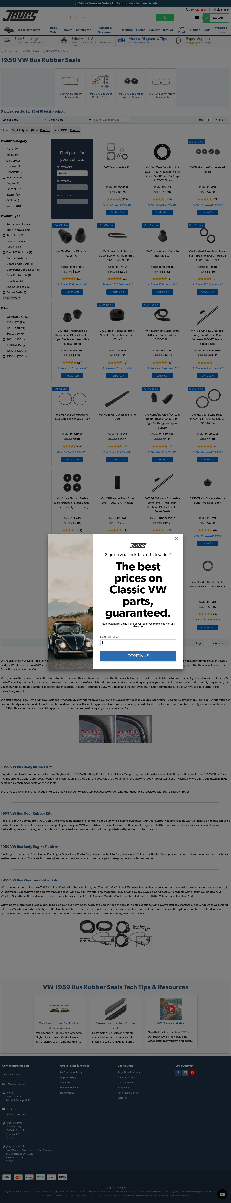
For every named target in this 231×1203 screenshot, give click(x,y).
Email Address (109, 637)
